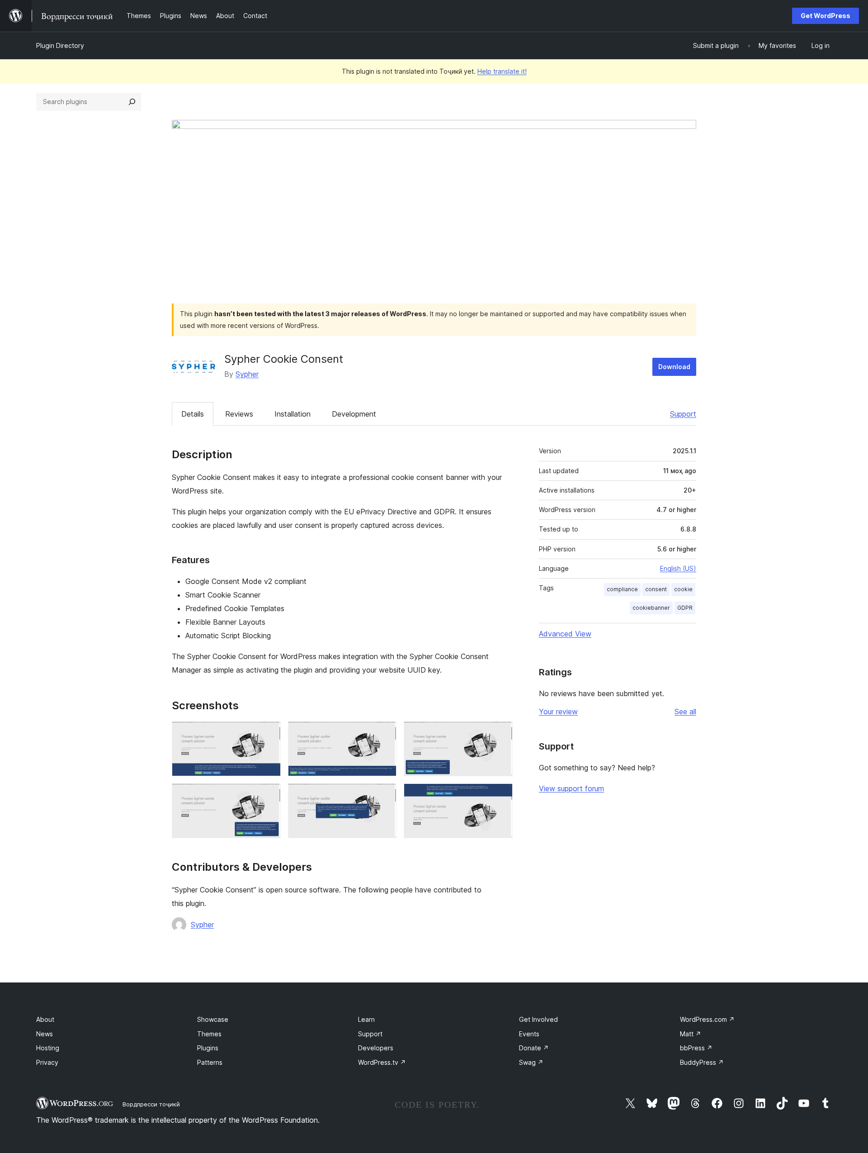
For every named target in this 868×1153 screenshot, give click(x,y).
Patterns (209, 1062)
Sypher (247, 374)
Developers (375, 1048)
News (44, 1034)
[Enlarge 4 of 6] (268, 795)
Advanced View (565, 633)
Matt (690, 1034)
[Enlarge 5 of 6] (384, 795)
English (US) (678, 568)
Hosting (47, 1048)
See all (685, 711)
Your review (558, 711)
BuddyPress (702, 1062)
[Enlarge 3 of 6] (500, 733)
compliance (622, 589)
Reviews (239, 413)
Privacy (47, 1062)
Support (683, 413)
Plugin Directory (60, 45)
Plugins (207, 1048)
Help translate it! (502, 71)
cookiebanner (651, 607)
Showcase (212, 1019)
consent (656, 589)
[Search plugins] (132, 102)
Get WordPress (825, 15)
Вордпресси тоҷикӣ (151, 1104)
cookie (683, 589)
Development (354, 413)
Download (674, 366)
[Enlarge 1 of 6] (268, 733)
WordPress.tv (382, 1062)
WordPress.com (707, 1019)
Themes (209, 1034)
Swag (531, 1062)
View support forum (571, 788)
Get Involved (538, 1019)
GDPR (685, 607)
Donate (534, 1048)
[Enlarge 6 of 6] (500, 795)
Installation (292, 413)
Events (529, 1034)
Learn (366, 1019)
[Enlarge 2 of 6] (384, 733)
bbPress (696, 1048)
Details (192, 413)
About (45, 1019)
